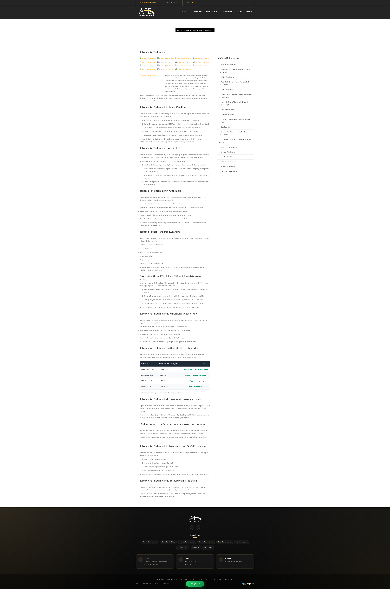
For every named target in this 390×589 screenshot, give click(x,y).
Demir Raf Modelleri (168, 542)
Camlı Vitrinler (182, 547)
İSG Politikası (229, 579)
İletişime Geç (196, 584)
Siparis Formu (228, 12)
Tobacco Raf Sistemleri (228, 162)
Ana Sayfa (184, 12)
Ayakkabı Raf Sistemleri (228, 64)
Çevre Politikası (217, 579)
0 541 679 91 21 (192, 2)
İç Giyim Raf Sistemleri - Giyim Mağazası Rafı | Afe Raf (235, 121)
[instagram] (198, 527)
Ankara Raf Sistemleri (150, 542)
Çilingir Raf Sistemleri (227, 89)
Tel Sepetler (208, 547)
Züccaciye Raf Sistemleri (228, 171)
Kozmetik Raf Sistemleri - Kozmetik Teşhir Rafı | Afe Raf (235, 141)
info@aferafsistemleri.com (148, 2)
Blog (240, 12)
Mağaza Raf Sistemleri (187, 542)
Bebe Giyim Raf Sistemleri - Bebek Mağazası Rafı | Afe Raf (234, 71)
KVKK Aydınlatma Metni (174, 579)
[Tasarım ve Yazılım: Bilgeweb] (248, 583)
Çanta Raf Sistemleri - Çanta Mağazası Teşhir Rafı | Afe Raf (234, 83)
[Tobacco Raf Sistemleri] (146, 12)
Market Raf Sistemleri (206, 542)
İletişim (249, 12)
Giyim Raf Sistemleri (227, 114)
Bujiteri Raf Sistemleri (227, 77)
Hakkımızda (197, 12)
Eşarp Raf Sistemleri (227, 110)
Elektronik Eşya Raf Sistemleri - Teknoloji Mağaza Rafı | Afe (233, 103)
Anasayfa (179, 30)
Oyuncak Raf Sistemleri (228, 152)
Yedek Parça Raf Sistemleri (229, 147)
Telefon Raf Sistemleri (227, 167)
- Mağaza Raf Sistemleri (190, 30)
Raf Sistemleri (211, 12)
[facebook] (192, 527)
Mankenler (195, 547)
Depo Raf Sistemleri (224, 542)
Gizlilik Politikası (204, 579)
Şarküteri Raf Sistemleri (228, 157)
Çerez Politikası (190, 579)
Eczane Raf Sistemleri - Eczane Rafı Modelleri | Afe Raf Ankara (235, 96)
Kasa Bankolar (225, 127)
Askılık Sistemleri (241, 542)
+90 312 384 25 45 (171, 2)
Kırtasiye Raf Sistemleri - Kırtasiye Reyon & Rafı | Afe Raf (234, 133)
